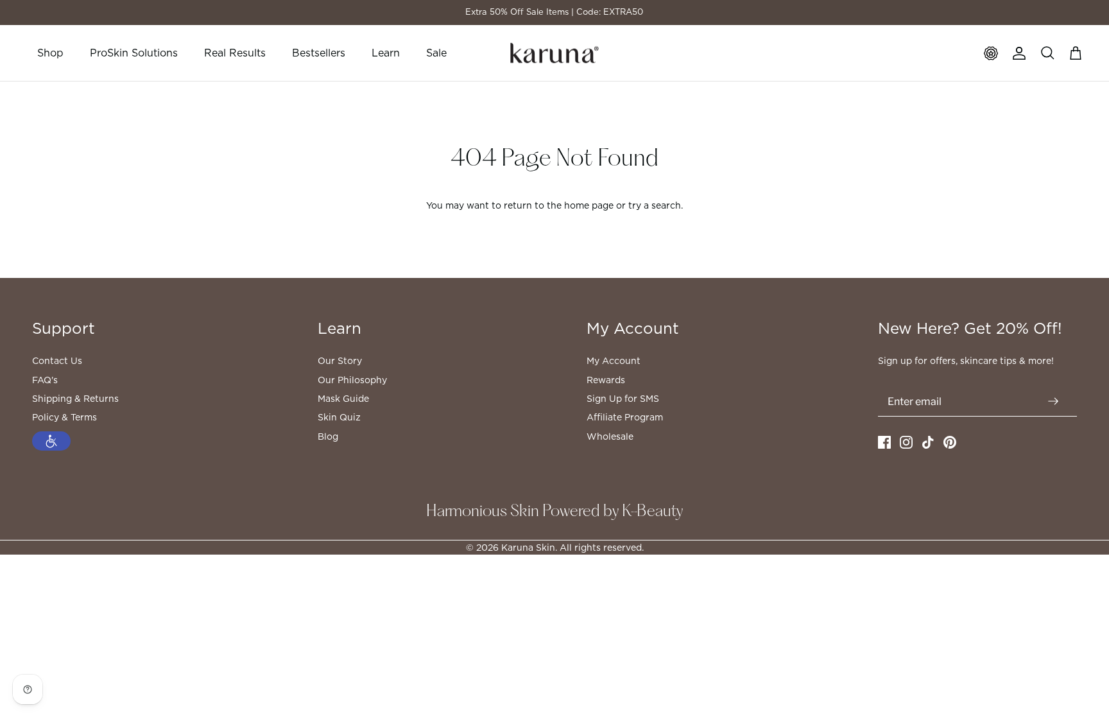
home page (589, 205)
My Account (613, 361)
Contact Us (57, 361)
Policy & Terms (64, 417)
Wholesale (610, 436)
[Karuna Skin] (554, 53)
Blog (328, 436)
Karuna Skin (528, 547)
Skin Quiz (339, 417)
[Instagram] (906, 442)
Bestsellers (318, 53)
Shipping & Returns (75, 398)
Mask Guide (343, 398)
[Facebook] (884, 442)
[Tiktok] (928, 442)
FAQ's (45, 380)
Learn (386, 53)
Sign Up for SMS (623, 398)
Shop (50, 53)
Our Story (340, 361)
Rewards (606, 380)
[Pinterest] (949, 442)
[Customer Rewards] (991, 53)
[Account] (1019, 53)
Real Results (235, 53)
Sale (436, 53)
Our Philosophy (352, 380)
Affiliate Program (625, 417)
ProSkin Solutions (134, 53)
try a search (654, 205)
